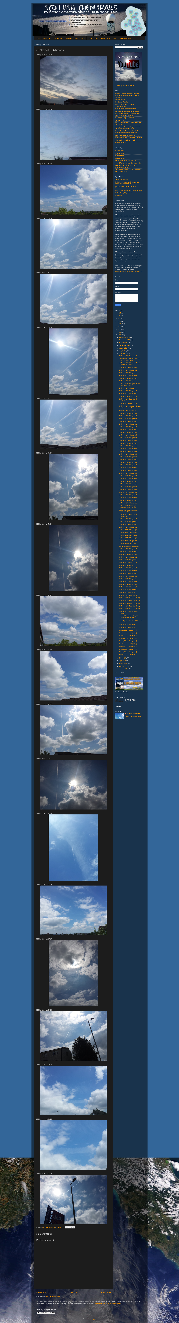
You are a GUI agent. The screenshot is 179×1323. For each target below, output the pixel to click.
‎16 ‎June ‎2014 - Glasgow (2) (128, 500)
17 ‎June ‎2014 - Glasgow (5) (128, 473)
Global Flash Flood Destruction (125, 108)
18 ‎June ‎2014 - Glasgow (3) (128, 454)
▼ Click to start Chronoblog (46, 1312)
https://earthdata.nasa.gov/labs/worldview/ (108, 1303)
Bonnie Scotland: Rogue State (129, 546)
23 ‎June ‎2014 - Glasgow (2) (128, 391)
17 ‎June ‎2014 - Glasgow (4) (128, 476)
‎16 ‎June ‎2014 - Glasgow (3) (128, 497)
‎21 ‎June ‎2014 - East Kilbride (128, 403)
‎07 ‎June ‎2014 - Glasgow (127, 565)
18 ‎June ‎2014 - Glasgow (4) (128, 451)
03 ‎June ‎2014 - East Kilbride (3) (129, 603)
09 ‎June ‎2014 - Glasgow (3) (128, 554)
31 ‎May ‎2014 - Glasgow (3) (128, 638)
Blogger (93, 1319)
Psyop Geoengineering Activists (125, 160)
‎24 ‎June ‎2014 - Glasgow (127, 388)
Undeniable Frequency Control (75, 38)
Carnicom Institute (121, 142)
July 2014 (122, 351)
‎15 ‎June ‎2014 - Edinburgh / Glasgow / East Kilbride (128, 506)
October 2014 (124, 342)
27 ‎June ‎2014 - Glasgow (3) (128, 367)
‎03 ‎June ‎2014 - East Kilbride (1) (129, 609)
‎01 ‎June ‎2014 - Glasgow (127, 627)
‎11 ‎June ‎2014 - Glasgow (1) (128, 543)
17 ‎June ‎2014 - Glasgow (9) (128, 462)
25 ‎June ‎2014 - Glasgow (127, 381)
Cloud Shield (105, 38)
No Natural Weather (121, 102)
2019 (119, 321)
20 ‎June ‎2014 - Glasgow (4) (128, 416)
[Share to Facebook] (72, 1227)
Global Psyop (119, 153)
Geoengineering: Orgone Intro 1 (125, 118)
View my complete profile (133, 716)
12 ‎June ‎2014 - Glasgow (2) (128, 524)
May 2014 (122, 658)
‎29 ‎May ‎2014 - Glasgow (127, 654)
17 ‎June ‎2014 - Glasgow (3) (128, 478)
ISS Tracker (119, 195)
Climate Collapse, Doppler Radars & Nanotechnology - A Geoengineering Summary (127, 95)
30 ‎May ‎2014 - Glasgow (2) (128, 649)
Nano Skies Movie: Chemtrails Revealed (128, 137)
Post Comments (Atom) (52, 1296)
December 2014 (124, 337)
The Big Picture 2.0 (121, 120)
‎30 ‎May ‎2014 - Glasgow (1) (128, 652)
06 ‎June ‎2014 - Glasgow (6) (128, 576)
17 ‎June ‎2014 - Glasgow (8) (128, 465)
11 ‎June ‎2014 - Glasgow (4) (128, 535)
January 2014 (124, 669)
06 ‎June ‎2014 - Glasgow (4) (128, 581)
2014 (119, 335)
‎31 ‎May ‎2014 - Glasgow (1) (128, 644)
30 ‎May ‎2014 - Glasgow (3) (128, 646)
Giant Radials (57, 38)
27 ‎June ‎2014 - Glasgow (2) (128, 370)
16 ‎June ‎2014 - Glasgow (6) (128, 489)
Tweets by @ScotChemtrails (124, 85)
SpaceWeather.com (121, 179)
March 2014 (123, 663)
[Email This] (66, 1227)
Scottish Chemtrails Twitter (127, 410)
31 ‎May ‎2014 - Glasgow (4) (128, 635)
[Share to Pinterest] (74, 1227)
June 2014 (123, 353)
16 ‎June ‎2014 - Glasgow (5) (128, 492)
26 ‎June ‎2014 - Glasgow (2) (128, 375)
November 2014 (124, 340)
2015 (119, 332)
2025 (119, 313)
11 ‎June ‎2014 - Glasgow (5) (128, 532)
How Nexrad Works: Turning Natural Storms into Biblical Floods (127, 114)
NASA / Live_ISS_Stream (123, 193)
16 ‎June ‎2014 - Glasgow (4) (128, 495)
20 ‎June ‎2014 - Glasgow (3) (128, 418)
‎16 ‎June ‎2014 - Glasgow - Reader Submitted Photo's (130, 363)
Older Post (106, 1292)
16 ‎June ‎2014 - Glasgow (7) (128, 487)
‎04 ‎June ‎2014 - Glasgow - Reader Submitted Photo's (130, 407)
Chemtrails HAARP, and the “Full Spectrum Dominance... (129, 359)
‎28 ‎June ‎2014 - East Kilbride (128, 356)
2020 (119, 318)
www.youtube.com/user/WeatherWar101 (128, 271)
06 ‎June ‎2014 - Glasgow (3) (128, 584)
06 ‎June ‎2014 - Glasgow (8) (128, 570)
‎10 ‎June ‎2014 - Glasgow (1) (128, 551)
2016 (119, 329)
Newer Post (41, 1292)
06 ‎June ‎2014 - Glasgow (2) (128, 587)
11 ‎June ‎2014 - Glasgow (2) (128, 541)
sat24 (114, 38)
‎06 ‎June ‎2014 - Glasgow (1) (128, 589)
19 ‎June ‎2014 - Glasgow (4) (128, 438)
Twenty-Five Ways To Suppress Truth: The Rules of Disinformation (127, 127)
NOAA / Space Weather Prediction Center (129, 190)
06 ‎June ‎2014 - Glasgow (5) (128, 579)
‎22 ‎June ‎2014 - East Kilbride (128, 396)
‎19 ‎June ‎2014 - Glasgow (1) (128, 446)
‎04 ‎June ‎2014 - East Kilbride (128, 595)
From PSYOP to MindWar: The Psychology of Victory (125, 166)
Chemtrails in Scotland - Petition (125, 140)
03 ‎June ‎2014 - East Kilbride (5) (129, 598)
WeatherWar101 (120, 99)
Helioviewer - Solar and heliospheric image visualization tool (127, 183)
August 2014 (123, 348)
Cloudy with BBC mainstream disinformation (128, 511)
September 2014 (125, 345)
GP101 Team (119, 151)
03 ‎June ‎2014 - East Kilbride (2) (129, 606)
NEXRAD (46, 38)
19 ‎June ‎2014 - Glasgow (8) (128, 427)
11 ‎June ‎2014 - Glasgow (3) (128, 538)
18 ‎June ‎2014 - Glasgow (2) (128, 457)
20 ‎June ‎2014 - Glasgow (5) (128, 413)
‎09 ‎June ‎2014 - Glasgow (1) (128, 560)
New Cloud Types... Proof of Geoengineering (124, 105)
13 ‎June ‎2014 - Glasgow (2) (128, 519)
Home (38, 38)
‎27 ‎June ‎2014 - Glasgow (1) (128, 373)
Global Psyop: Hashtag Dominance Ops (128, 163)
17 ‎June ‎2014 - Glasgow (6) (128, 470)
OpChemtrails (119, 155)
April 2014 (122, 661)
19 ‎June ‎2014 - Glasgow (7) (128, 429)
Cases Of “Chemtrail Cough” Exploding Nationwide (128, 616)
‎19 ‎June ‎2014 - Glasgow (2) (128, 443)
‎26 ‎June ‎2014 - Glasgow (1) (128, 378)
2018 (119, 324)
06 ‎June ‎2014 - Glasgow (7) (128, 573)
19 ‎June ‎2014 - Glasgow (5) (128, 435)
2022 (119, 316)
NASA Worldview (125, 38)
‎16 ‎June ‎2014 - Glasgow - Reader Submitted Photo (130, 384)
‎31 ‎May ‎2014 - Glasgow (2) (128, 641)
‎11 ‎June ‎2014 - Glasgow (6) (128, 530)
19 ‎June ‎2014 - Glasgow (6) (128, 432)
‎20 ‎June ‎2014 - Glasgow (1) (128, 424)
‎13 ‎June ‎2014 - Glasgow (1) (128, 521)
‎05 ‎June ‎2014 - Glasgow (127, 592)
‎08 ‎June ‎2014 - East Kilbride (128, 562)
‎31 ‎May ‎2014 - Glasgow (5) (128, 633)
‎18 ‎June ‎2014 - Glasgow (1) (128, 459)
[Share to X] (70, 1227)
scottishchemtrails (133, 713)
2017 (119, 326)
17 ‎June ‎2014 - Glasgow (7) (128, 467)
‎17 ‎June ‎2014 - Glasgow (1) (128, 484)
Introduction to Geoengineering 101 (127, 111)
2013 (119, 672)
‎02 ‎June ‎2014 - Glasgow (127, 624)
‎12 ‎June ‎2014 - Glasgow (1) (128, 527)
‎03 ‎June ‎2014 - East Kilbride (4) (129, 600)
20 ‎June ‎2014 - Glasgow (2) (128, 421)
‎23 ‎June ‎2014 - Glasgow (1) (128, 393)
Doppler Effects (93, 38)
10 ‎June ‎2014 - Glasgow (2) (128, 549)
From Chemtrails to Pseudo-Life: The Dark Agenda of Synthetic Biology (127, 131)
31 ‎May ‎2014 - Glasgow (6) (128, 630)
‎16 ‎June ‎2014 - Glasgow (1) (128, 503)
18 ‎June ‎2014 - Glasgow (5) (128, 448)
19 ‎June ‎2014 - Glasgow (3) (128, 440)
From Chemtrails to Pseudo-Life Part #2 (128, 135)
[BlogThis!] (68, 1227)
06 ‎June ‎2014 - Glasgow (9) (128, 568)
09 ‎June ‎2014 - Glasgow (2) (128, 557)
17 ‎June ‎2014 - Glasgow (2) (128, 481)
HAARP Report (120, 158)
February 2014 (124, 666)
